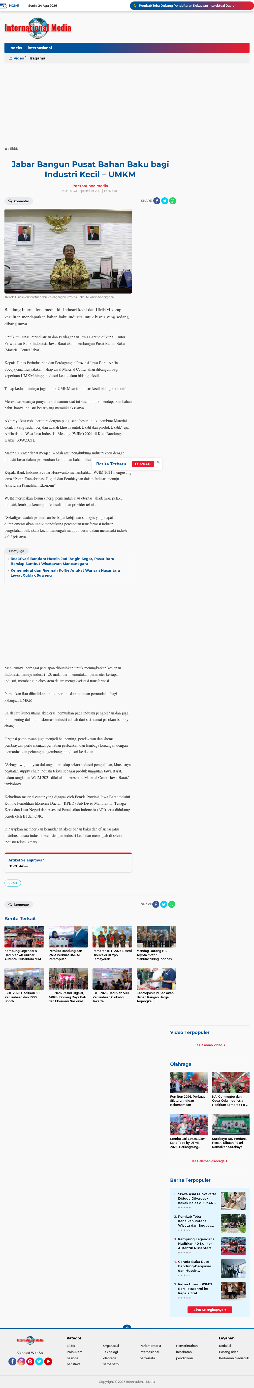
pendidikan (184, 1358)
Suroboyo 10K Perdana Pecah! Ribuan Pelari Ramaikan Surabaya (229, 1143)
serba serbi (111, 1364)
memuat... (18, 865)
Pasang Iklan (228, 1352)
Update (144, 464)
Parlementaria (150, 1346)
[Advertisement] (127, 102)
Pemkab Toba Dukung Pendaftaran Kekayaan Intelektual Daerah (187, 5)
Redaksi (225, 1346)
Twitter (41, 1367)
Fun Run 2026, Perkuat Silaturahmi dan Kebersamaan (187, 1101)
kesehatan (184, 1352)
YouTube (51, 1367)
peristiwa (73, 1364)
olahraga (109, 1358)
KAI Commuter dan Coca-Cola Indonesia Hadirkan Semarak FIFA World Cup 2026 (230, 1101)
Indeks (15, 48)
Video (19, 58)
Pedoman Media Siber (235, 1358)
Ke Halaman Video (208, 1045)
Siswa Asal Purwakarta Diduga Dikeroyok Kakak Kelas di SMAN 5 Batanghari (197, 1198)
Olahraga (180, 1064)
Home (14, 5)
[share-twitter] (164, 200)
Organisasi (111, 1346)
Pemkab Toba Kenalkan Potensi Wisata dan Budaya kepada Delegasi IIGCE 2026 (197, 1221)
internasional (40, 48)
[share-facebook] (156, 200)
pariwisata (147, 1358)
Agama (38, 58)
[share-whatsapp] (172, 200)
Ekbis (13, 883)
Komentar (21, 201)
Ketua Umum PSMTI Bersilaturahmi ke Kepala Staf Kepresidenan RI (195, 1289)
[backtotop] (127, 1329)
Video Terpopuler (190, 1032)
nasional (73, 1358)
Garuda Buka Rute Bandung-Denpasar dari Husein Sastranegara (194, 1266)
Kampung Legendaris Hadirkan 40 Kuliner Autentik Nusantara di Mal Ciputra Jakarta (197, 1243)
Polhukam (75, 1352)
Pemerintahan (187, 1346)
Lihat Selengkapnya (209, 1310)
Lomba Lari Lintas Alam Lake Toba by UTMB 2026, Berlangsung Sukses (187, 1143)
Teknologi (110, 1352)
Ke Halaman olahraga (208, 1161)
